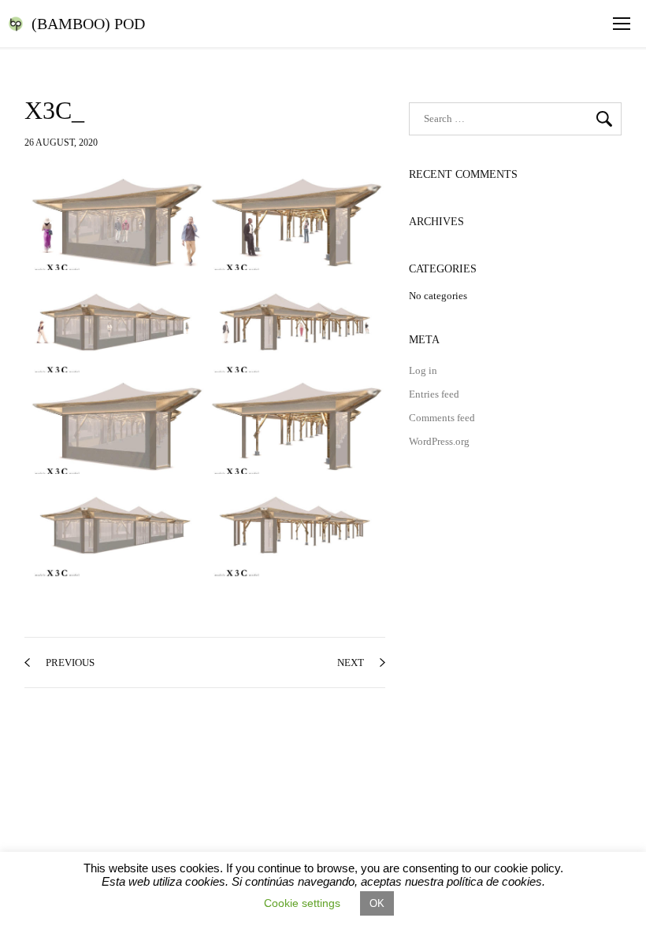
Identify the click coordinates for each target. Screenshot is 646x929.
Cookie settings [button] (302, 903)
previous (70, 662)
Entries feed (434, 394)
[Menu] (621, 23)
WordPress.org (439, 441)
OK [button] (376, 903)
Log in (423, 370)
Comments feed (442, 418)
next (350, 662)
